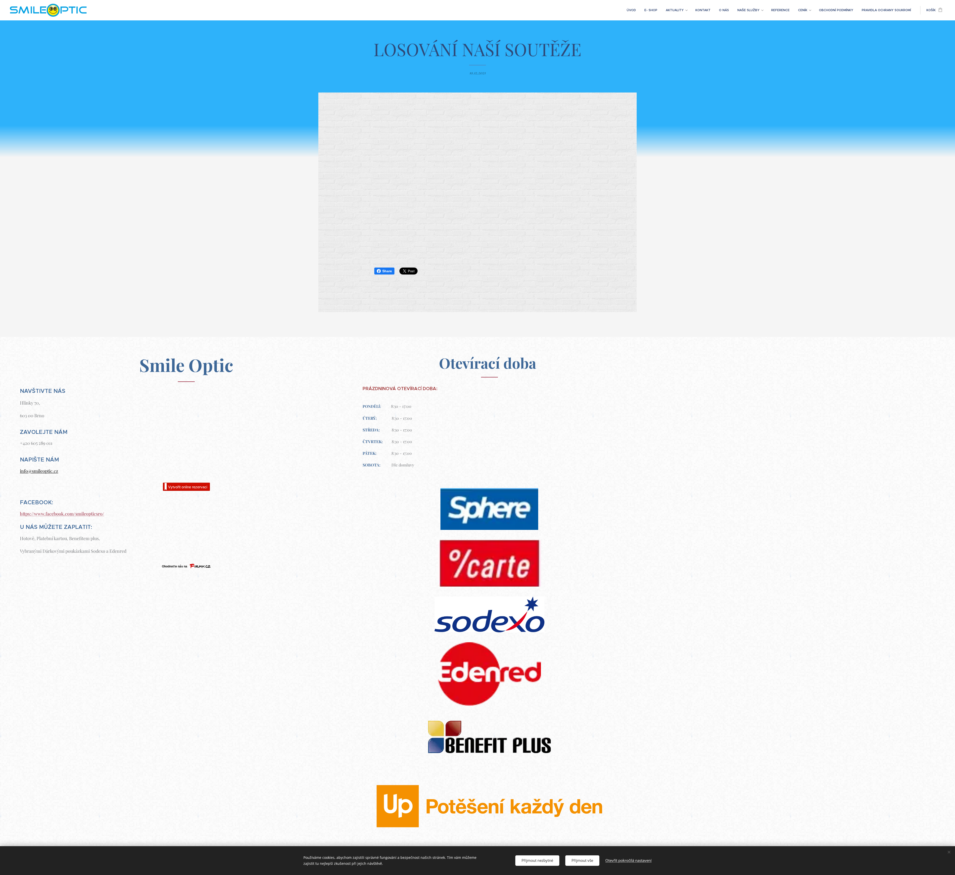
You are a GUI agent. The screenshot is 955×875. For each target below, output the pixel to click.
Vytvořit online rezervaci (187, 486)
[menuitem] (631, 10)
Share (387, 271)
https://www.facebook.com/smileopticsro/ (62, 514)
